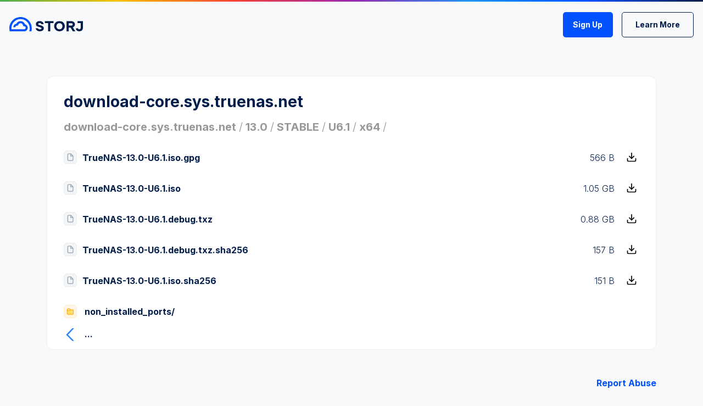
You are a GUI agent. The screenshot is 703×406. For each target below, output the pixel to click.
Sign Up (587, 24)
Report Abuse (626, 382)
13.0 (256, 127)
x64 (369, 127)
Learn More (657, 24)
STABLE (298, 127)
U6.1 (339, 127)
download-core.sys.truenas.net (150, 127)
